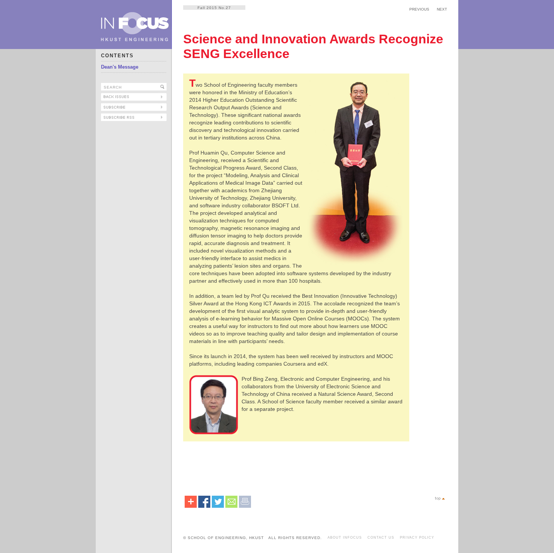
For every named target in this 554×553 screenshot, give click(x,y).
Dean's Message (119, 67)
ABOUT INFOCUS (345, 537)
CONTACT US (380, 537)
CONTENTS (117, 55)
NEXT (442, 9)
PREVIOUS (419, 9)
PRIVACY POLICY (417, 537)
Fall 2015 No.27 (214, 8)
